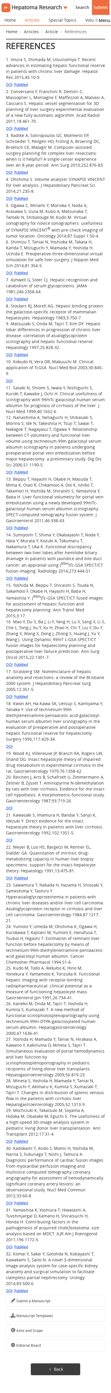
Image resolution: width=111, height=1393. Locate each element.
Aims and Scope (29, 1330)
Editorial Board (28, 1345)
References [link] (76, 31)
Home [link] (11, 31)
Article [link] (51, 31)
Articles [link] (31, 31)
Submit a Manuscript (32, 1300)
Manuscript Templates (34, 1315)
